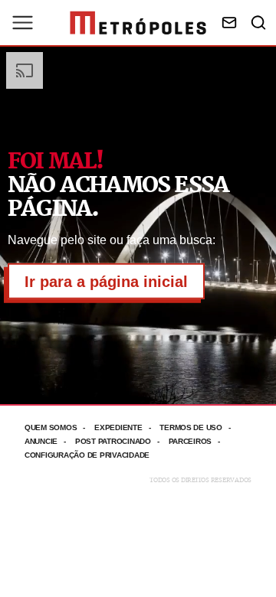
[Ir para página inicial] (138, 23)
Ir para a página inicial (106, 281)
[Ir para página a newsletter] (229, 22)
